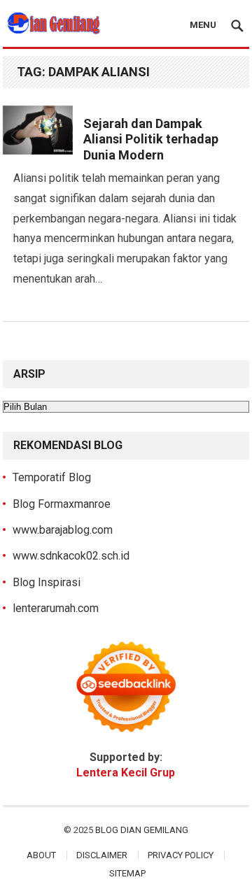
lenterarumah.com (56, 608)
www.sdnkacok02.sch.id (71, 555)
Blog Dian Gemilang (141, 830)
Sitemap (127, 873)
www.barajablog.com (63, 529)
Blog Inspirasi (46, 582)
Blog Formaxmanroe (62, 504)
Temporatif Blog (52, 477)
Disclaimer (101, 855)
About (41, 855)
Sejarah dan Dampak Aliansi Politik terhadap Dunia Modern (150, 139)
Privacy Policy (181, 855)
